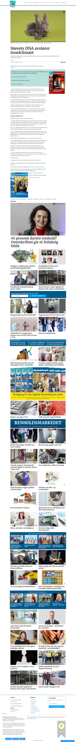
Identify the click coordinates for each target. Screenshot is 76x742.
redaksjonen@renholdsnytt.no (16, 705)
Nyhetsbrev (57, 2)
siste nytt (42, 199)
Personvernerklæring (35, 710)
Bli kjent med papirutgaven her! (18, 76)
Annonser (48, 2)
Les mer (34, 718)
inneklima (36, 199)
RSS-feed (33, 712)
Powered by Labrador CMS (38, 740)
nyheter (54, 199)
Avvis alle (22, 738)
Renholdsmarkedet (36, 2)
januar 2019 (48, 199)
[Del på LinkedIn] (63, 62)
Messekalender (34, 706)
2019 (17, 199)
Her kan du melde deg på (17, 84)
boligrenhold (22, 199)
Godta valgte (15, 738)
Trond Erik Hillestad (14, 709)
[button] (12, 540)
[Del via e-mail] (64, 62)
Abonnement (43, 2)
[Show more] (38, 86)
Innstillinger (8, 738)
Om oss (52, 2)
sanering (13, 199)
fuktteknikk (30, 199)
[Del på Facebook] (61, 62)
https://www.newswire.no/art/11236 (36, 166)
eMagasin (62, 2)
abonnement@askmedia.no (16, 703)
